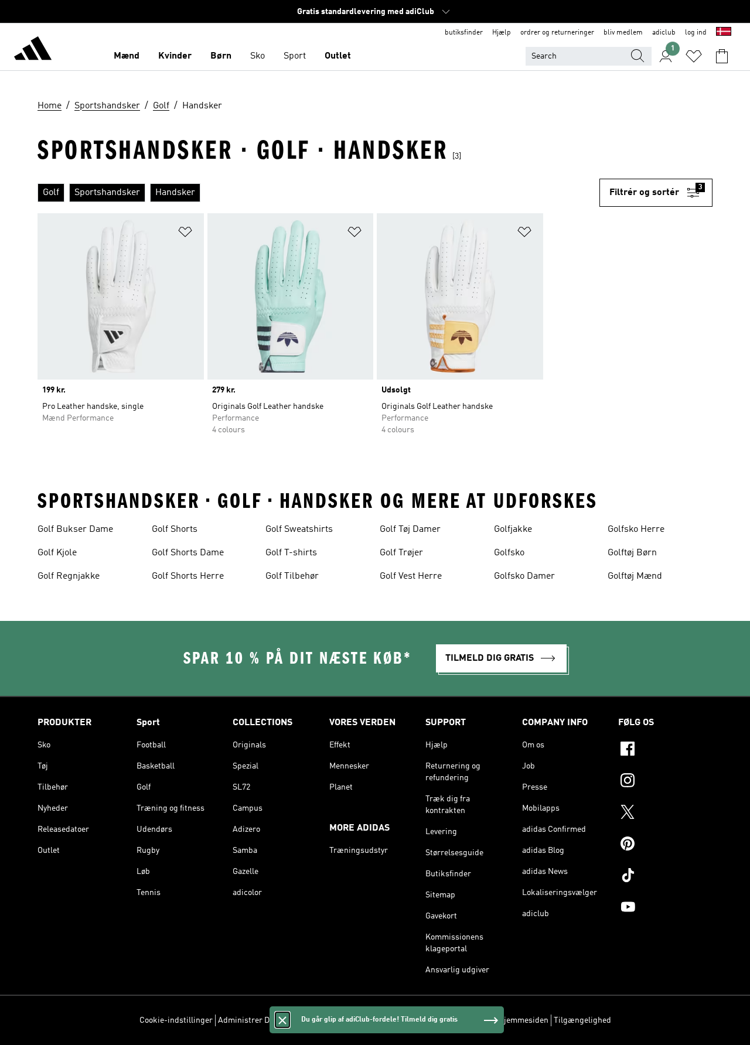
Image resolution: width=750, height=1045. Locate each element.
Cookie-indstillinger (176, 1020)
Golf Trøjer (401, 553)
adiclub (664, 32)
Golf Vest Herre (411, 576)
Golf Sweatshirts (299, 529)
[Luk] (282, 1019)
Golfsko (509, 553)
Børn (220, 56)
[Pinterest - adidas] (665, 845)
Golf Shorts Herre (188, 576)
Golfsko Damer (524, 576)
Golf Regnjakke (69, 576)
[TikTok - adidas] (665, 877)
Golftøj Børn (632, 553)
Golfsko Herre (636, 529)
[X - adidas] (665, 813)
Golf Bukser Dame (75, 529)
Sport (295, 56)
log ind (696, 32)
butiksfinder (464, 32)
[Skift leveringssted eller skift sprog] (723, 32)
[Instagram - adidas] (665, 782)
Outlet (338, 56)
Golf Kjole (57, 553)
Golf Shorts (174, 529)
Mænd (126, 56)
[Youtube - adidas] (665, 908)
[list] (318, 192)
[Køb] (33, 50)
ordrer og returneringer (557, 32)
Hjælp (501, 32)
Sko (257, 56)
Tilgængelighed (582, 1020)
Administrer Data (249, 1020)
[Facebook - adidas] (665, 750)
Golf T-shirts (291, 553)
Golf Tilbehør (292, 576)
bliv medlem (623, 32)
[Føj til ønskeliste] (185, 234)
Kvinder (175, 56)
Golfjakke (513, 529)
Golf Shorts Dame (188, 553)
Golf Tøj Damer (410, 529)
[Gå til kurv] (722, 56)
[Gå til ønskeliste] (694, 56)
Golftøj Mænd (635, 576)
